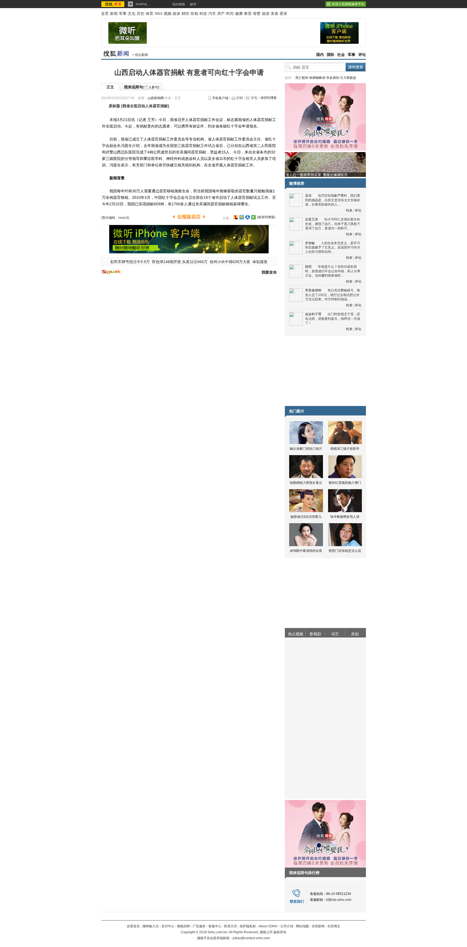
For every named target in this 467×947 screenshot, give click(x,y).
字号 (254, 98)
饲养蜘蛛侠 (317, 78)
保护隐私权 (248, 926)
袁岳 (308, 195)
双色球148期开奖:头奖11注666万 (180, 262)
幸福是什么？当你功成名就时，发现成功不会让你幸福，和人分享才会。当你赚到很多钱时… (332, 271)
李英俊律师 (313, 290)
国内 (320, 55)
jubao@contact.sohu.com (251, 938)
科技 (203, 14)
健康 (239, 14)
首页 (105, 14)
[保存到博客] (266, 217)
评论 (362, 55)
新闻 (114, 14)
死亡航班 (301, 78)
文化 (131, 14)
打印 (239, 98)
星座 (283, 14)
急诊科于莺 (313, 314)
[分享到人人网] (247, 217)
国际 (330, 55)
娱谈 (176, 14)
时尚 (230, 14)
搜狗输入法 (150, 926)
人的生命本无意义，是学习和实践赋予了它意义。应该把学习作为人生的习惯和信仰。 (332, 247)
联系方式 (230, 926)
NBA (158, 14)
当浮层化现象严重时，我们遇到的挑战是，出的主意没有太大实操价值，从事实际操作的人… (332, 200)
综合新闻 (141, 55)
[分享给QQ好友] (241, 217)
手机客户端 (220, 98)
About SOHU (268, 926)
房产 (221, 14)
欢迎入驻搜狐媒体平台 (348, 4)
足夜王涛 (311, 219)
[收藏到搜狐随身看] (253, 217)
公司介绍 (286, 926)
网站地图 (302, 926)
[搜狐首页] (113, 4)
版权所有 (279, 932)
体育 (149, 14)
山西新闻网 (156, 98)
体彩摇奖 (260, 262)
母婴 (257, 14)
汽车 (212, 14)
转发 (349, 210)
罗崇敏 (310, 243)
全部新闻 (318, 926)
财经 (185, 14)
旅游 (265, 14)
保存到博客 (269, 98)
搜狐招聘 (183, 926)
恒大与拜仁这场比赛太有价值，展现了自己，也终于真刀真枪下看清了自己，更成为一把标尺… (332, 223)
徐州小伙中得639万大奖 (230, 262)
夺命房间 (332, 78)
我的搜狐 (178, 4)
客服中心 (214, 926)
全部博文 (333, 926)
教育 (248, 14)
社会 (341, 55)
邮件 (193, 4)
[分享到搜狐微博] (236, 217)
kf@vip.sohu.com (338, 900)
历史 (140, 14)
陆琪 (308, 266)
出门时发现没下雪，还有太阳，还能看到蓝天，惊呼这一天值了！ (332, 318)
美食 (274, 14)
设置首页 (133, 926)
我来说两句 (141, 87)
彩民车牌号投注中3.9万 (130, 262)
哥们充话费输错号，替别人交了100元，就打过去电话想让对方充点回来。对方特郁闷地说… (332, 294)
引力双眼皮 (348, 78)
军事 (122, 14)
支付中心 (167, 926)
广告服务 (199, 926)
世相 (194, 14)
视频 (167, 14)
